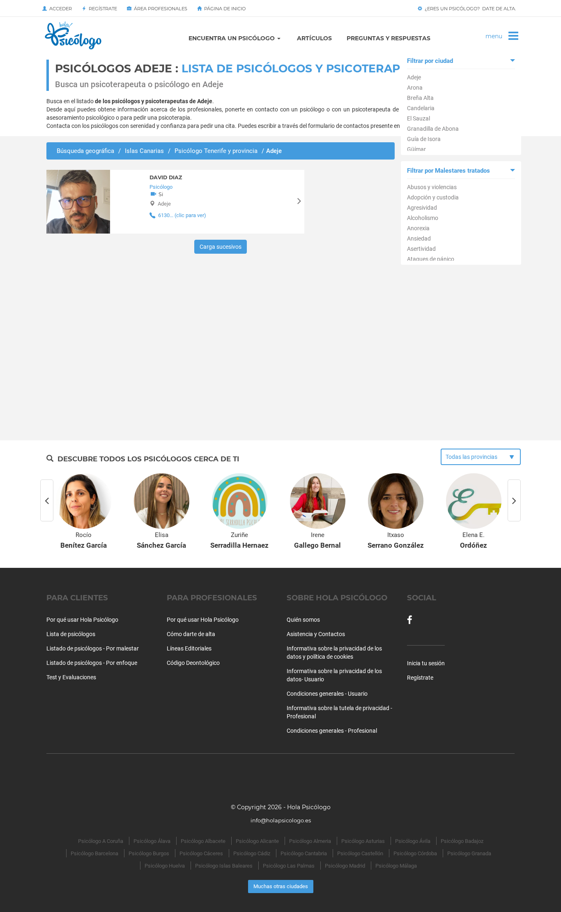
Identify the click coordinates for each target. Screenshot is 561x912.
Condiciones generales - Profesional (332, 730)
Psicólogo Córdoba (415, 853)
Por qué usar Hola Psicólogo (82, 619)
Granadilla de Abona (433, 128)
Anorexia (418, 228)
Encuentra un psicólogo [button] (232, 38)
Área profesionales (159, 9)
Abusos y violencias (432, 187)
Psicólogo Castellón (360, 853)
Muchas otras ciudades (280, 886)
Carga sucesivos (220, 246)
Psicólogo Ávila (412, 841)
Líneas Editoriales (189, 648)
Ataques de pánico (430, 259)
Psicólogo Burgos (149, 853)
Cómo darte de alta (191, 634)
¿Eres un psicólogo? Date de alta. (469, 9)
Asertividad (421, 248)
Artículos (314, 38)
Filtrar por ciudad (430, 61)
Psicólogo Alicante (257, 841)
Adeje (414, 77)
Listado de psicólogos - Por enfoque (91, 663)
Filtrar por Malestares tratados (448, 170)
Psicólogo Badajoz (462, 841)
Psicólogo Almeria (310, 841)
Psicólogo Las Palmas (289, 866)
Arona (415, 87)
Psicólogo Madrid (345, 866)
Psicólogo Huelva (165, 866)
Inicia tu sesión (426, 663)
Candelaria (421, 108)
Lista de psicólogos (70, 634)
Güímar (416, 149)
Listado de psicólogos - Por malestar (92, 648)
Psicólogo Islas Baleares (224, 866)
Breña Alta (420, 98)
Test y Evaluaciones (71, 677)
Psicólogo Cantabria (303, 853)
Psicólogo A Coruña (100, 841)
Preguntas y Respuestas (388, 38)
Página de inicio (224, 9)
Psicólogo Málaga (396, 866)
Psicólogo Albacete (203, 841)
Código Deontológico (193, 663)
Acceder (59, 9)
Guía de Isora (424, 139)
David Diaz (165, 177)
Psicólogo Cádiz (251, 853)
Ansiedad (419, 238)
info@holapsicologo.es (281, 820)
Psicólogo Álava (151, 841)
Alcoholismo (422, 218)
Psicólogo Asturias (363, 841)
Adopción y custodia (433, 197)
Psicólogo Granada (469, 853)
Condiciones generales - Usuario (327, 693)
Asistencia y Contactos (316, 634)
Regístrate (101, 9)
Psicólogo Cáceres (201, 853)
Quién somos (303, 619)
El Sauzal (418, 118)
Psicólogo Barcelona (94, 853)
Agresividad (422, 207)
